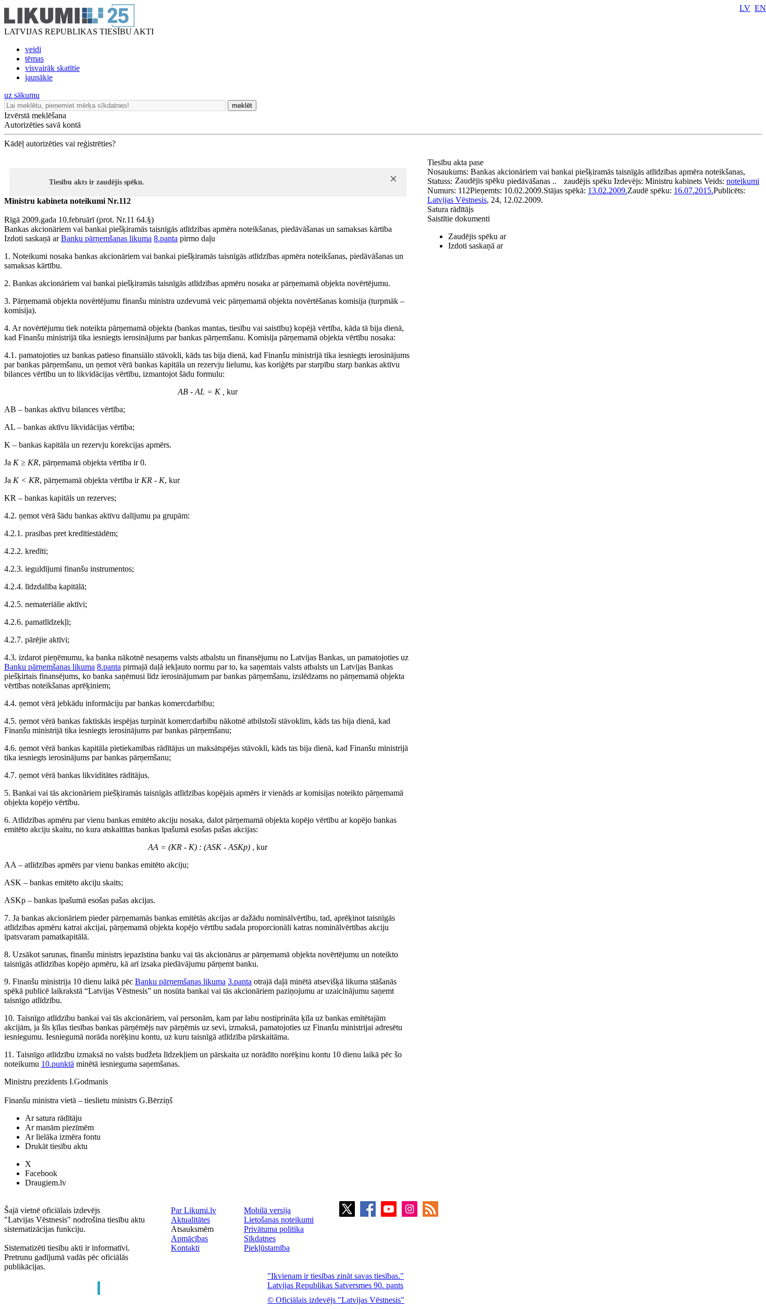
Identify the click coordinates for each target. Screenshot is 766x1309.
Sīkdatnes (260, 1238)
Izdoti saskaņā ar (475, 245)
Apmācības (189, 1238)
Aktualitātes (190, 1219)
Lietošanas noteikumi (279, 1219)
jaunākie (39, 77)
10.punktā (57, 1063)
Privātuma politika (274, 1229)
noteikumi (742, 181)
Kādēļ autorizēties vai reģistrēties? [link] (60, 143)
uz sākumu (22, 95)
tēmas (34, 58)
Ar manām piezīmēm (59, 1127)
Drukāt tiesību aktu (56, 1146)
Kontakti (185, 1247)
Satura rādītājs (450, 209)
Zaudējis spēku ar (477, 236)
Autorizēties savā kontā (42, 124)
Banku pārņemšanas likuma (106, 238)
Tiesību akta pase (456, 162)
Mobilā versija (267, 1210)
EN (760, 8)
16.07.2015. (693, 190)
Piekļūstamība (267, 1247)
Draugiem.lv (45, 1182)
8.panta (166, 238)
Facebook (41, 1173)
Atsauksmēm (192, 1229)
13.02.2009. (607, 190)
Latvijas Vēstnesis (457, 199)
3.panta (240, 981)
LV (744, 8)
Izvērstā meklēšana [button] (35, 115)
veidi (33, 49)
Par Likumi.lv (193, 1210)
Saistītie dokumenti (458, 218)
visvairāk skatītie (52, 68)
